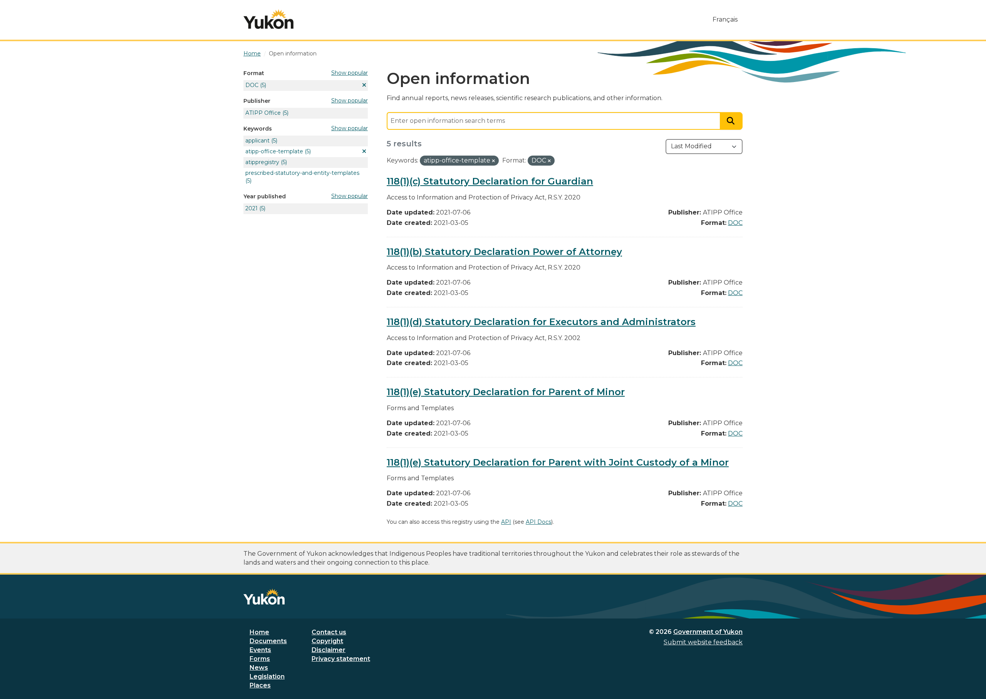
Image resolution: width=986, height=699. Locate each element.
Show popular (349, 72)
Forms (260, 658)
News (259, 667)
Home (259, 632)
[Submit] (731, 121)
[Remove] (493, 161)
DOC (735, 222)
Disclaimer (328, 650)
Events (260, 650)
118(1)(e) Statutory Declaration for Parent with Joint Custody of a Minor (558, 462)
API (506, 521)
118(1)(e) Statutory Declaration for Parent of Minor (506, 391)
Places (260, 685)
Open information (293, 53)
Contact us (329, 632)
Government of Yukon (708, 631)
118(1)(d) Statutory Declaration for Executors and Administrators (541, 321)
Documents (268, 641)
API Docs (538, 521)
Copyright (327, 641)
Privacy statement (341, 658)
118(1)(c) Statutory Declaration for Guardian (490, 181)
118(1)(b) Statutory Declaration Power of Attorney (504, 251)
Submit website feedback (703, 642)
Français (725, 19)
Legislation (267, 676)
